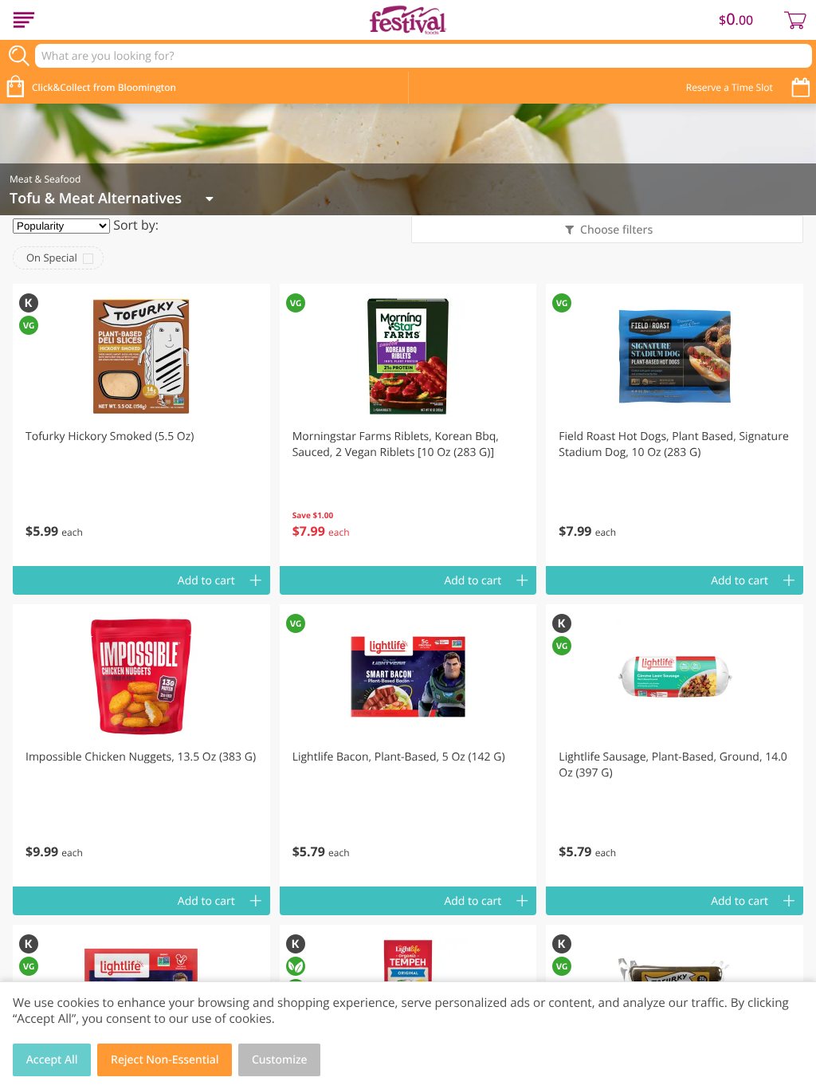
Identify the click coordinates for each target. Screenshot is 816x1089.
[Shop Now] (24, 20)
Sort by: (136, 225)
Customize (280, 1059)
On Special (51, 257)
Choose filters (616, 230)
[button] (141, 425)
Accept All (52, 1059)
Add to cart (206, 580)
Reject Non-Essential (164, 1059)
